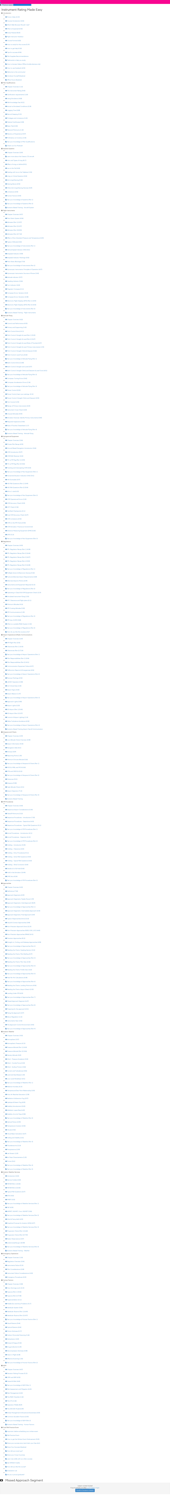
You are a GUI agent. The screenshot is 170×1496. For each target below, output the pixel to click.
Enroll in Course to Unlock (85, 1490)
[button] (6, 5)
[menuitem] (0, 3)
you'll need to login (93, 1488)
